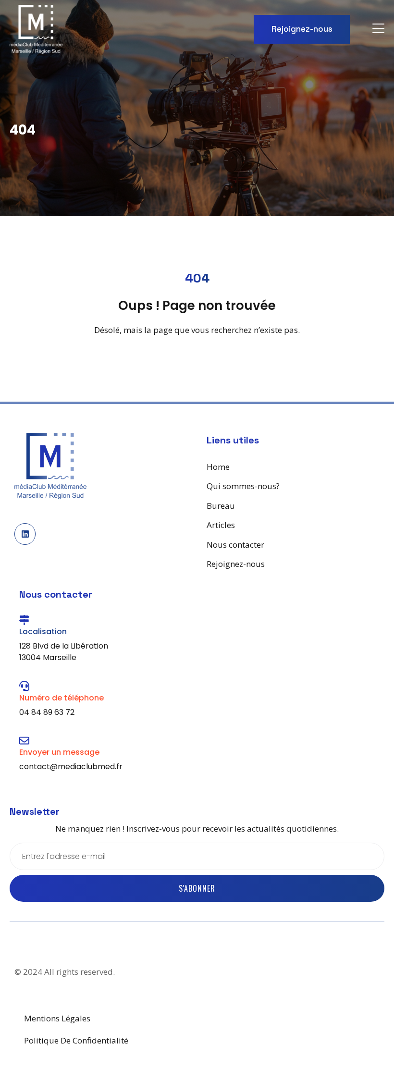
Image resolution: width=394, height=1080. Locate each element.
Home (218, 466)
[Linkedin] (25, 533)
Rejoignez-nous (236, 563)
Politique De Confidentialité (76, 1040)
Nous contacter (235, 544)
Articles (221, 524)
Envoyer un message (59, 752)
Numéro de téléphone (61, 697)
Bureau (221, 505)
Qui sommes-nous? (243, 485)
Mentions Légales (57, 1018)
